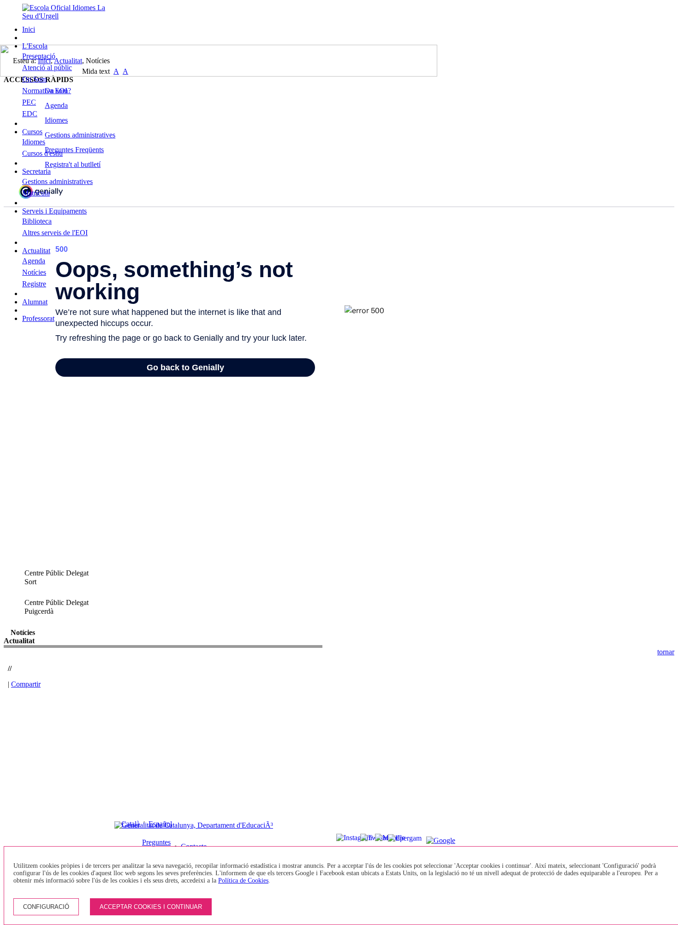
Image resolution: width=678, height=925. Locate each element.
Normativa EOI (44, 91)
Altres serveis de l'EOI (55, 233)
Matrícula (36, 193)
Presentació (38, 56)
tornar (665, 652)
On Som (34, 79)
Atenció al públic (47, 67)
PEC (29, 102)
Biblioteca (37, 221)
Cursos (32, 132)
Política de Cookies (243, 880)
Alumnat (35, 302)
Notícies (34, 272)
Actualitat (36, 251)
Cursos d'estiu (42, 153)
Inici (28, 29)
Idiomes (33, 142)
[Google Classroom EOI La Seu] (431, 840)
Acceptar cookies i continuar (151, 906)
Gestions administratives (57, 181)
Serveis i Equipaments (54, 211)
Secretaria (36, 171)
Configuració (46, 906)
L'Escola (35, 46)
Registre (34, 284)
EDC (29, 114)
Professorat (38, 318)
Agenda (33, 261)
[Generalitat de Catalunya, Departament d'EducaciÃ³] (193, 825)
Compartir (26, 684)
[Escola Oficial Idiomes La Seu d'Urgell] (67, 16)
